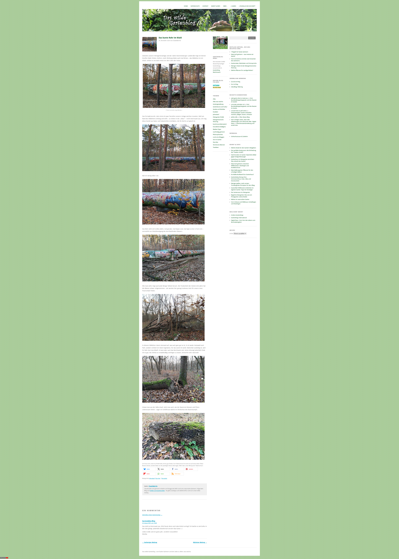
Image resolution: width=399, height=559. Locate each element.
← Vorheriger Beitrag (149, 542)
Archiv (232, 233)
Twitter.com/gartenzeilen (157, 490)
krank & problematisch (220, 124)
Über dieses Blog (244, 117)
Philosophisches (218, 134)
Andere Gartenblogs (237, 215)
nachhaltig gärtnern (219, 132)
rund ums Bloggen (218, 137)
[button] (149, 469)
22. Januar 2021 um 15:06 (149, 523)
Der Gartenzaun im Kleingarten (240, 192)
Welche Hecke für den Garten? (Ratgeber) (243, 148)
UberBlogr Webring (237, 87)
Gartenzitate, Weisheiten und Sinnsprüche (244, 63)
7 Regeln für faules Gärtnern (239, 52)
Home (186, 6)
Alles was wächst (218, 101)
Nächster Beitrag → (200, 542)
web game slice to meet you (239, 98)
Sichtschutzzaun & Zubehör (239, 136)
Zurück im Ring (235, 81)
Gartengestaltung (218, 104)
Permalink (164, 478)
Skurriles (157, 478)
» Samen (233, 6)
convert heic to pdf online (239, 111)
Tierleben (216, 147)
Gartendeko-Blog (148, 521)
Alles (214, 99)
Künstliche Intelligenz (219, 126)
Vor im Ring (234, 84)
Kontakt (205, 6)
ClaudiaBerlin (153, 486)
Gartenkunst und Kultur (220, 107)
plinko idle (234, 117)
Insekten (215, 112)
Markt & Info (215, 6)
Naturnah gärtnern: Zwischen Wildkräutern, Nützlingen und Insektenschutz (240, 165)
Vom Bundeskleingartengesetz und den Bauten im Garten (244, 100)
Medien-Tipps (217, 129)
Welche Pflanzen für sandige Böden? (242, 70)
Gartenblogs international (239, 217)
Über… (225, 6)
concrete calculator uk (237, 104)
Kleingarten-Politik (218, 117)
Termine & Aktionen (219, 145)
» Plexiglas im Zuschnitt (247, 6)
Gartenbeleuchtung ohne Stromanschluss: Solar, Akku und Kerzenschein (241, 179)
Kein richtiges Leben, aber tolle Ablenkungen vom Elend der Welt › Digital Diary (243, 121)
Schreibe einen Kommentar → (152, 515)
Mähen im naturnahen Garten (240, 199)
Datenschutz (195, 6)
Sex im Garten (217, 139)
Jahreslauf (152, 478)
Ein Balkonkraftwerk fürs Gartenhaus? (242, 174)
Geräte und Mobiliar (219, 109)
